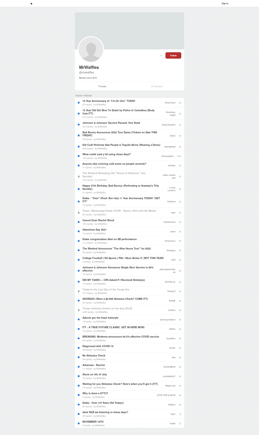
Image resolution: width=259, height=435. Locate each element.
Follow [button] (173, 55)
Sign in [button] (225, 3)
